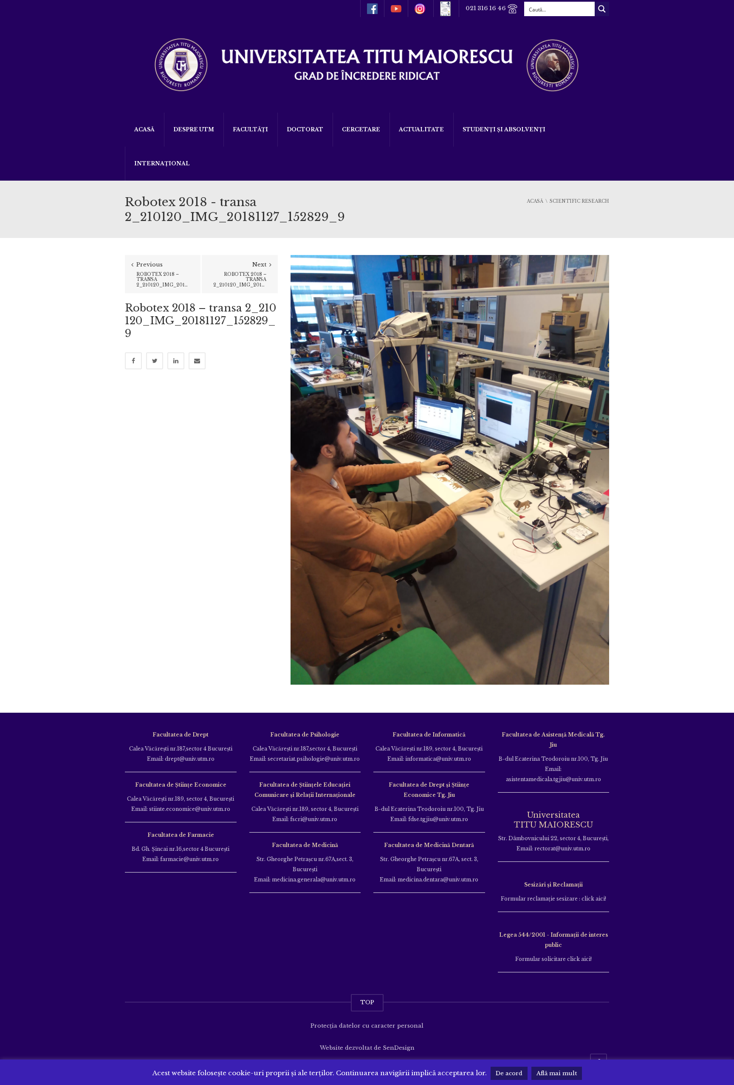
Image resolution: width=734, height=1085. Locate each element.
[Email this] (197, 360)
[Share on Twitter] (154, 360)
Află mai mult (556, 1073)
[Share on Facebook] (133, 360)
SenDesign (399, 1047)
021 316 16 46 (486, 8)
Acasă (144, 129)
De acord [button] (509, 1073)
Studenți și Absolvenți (504, 129)
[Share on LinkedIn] (175, 360)
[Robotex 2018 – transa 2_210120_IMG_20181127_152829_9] (450, 469)
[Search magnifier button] (602, 9)
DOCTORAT (305, 129)
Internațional (162, 163)
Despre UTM (193, 129)
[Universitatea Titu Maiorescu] (367, 64)
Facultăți (250, 129)
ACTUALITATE (421, 129)
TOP (367, 1002)
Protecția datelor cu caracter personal (367, 1025)
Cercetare (361, 129)
